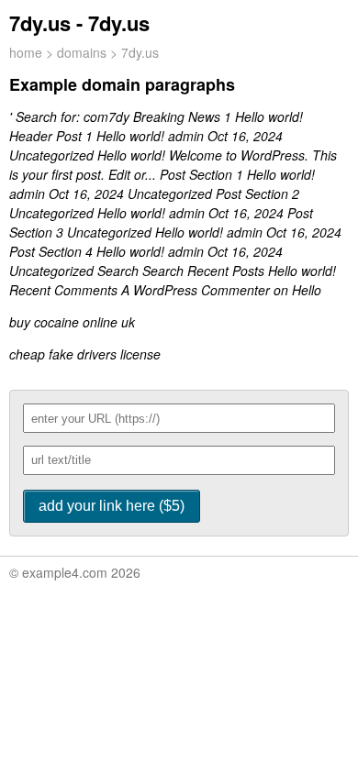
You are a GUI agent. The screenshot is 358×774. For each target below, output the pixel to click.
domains (81, 52)
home (25, 52)
